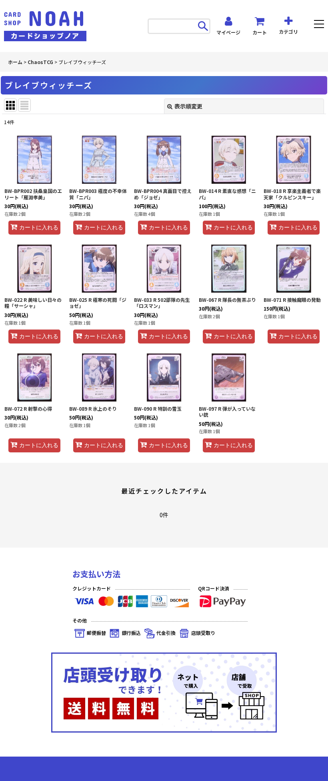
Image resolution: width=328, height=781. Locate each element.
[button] (319, 25)
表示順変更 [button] (188, 106)
